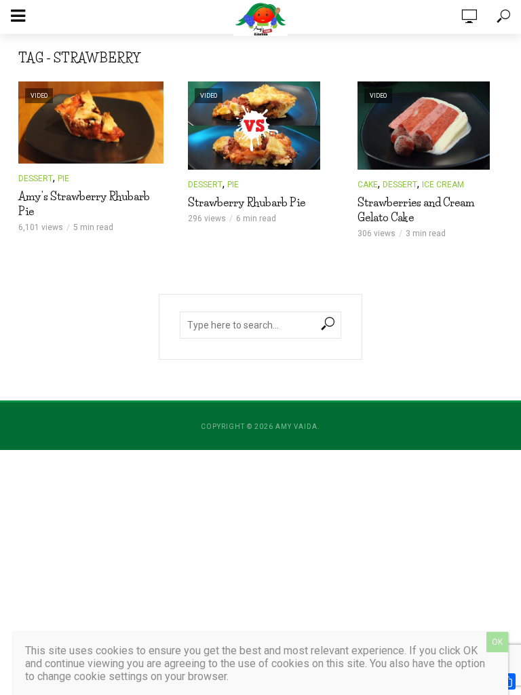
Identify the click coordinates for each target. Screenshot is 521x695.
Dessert (35, 178)
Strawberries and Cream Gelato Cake (416, 209)
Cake (368, 184)
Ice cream (443, 184)
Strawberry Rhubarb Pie (246, 202)
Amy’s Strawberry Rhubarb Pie (84, 203)
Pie (63, 178)
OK (497, 642)
